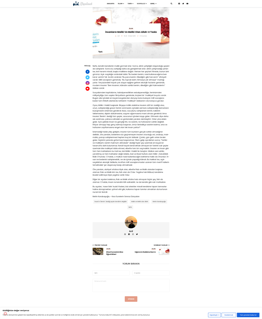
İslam (120, 4)
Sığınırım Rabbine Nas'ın (145, 252)
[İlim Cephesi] (83, 3)
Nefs (130, 207)
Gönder (131, 299)
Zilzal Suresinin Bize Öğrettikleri (114, 253)
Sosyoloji (141, 4)
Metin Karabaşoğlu (159, 202)
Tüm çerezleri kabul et (248, 315)
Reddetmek (229, 315)
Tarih (130, 4)
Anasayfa (110, 4)
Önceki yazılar (100, 245)
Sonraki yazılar (161, 245)
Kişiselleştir (214, 315)
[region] (131, 313)
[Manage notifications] (5, 313)
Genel (152, 4)
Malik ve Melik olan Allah (139, 202)
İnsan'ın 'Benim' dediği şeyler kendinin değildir (111, 202)
